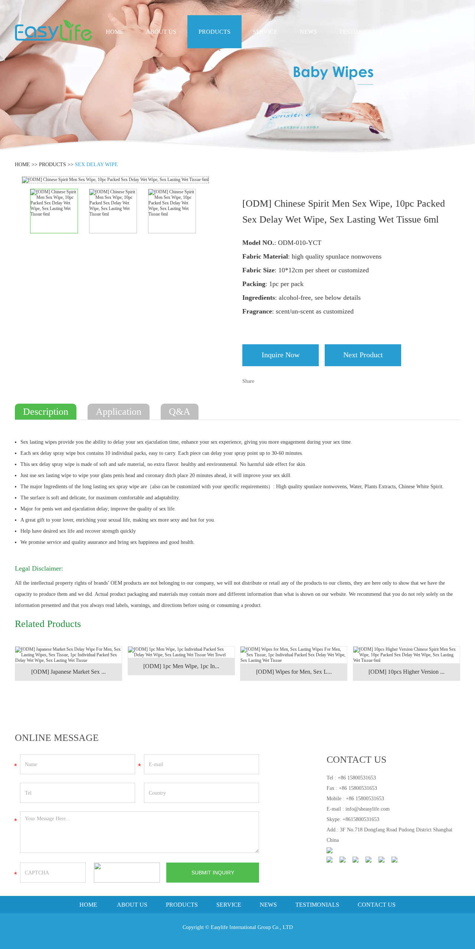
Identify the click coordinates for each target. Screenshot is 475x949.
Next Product (363, 355)
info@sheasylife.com (367, 809)
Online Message (57, 737)
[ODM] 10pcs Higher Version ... (406, 672)
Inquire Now (280, 355)
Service (265, 32)
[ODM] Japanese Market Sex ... (68, 672)
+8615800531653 (361, 819)
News (308, 32)
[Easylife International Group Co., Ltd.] (53, 30)
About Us (161, 32)
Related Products (48, 623)
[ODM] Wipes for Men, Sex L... (294, 672)
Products (214, 32)
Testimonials (361, 32)
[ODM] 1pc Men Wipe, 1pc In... (181, 666)
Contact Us (424, 32)
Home (115, 32)
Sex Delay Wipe (96, 164)
